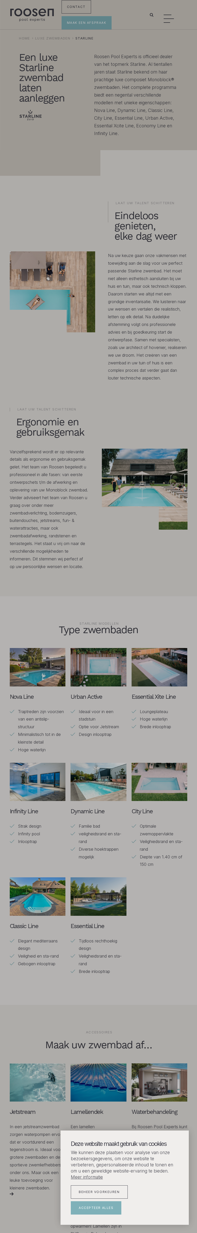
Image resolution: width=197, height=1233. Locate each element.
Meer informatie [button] (87, 1177)
